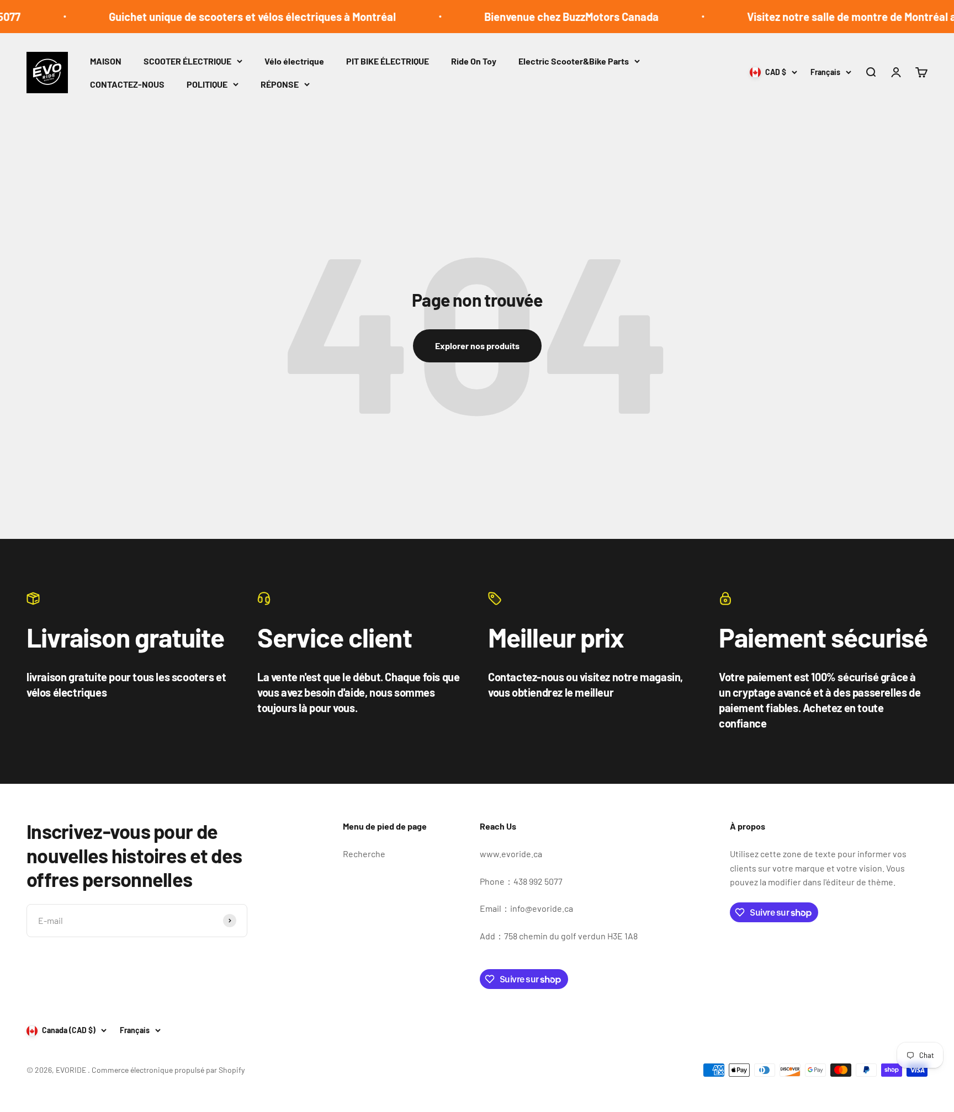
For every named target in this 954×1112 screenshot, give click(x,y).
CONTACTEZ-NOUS (127, 84)
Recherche (364, 853)
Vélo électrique (294, 61)
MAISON (105, 61)
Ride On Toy (473, 61)
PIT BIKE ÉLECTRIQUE (387, 61)
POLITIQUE (207, 84)
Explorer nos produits (477, 345)
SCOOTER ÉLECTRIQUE (187, 61)
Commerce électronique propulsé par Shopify (168, 1069)
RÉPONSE (280, 84)
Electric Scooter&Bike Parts (573, 61)
